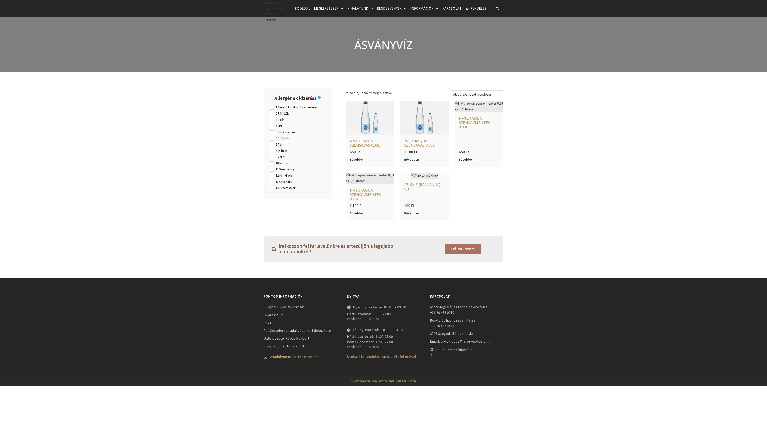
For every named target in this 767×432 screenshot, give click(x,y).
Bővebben (357, 159)
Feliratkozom (463, 249)
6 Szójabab (282, 138)
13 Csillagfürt (284, 182)
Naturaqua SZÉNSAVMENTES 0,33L (474, 122)
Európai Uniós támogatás (284, 307)
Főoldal (302, 8)
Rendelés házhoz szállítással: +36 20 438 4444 (453, 323)
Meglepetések (326, 8)
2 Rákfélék (282, 114)
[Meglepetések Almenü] (342, 8)
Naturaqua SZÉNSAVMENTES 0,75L (365, 194)
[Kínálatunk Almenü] (371, 8)
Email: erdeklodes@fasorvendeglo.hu (460, 341)
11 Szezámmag (285, 169)
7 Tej (279, 145)
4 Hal (279, 126)
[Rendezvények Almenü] (405, 8)
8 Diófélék (282, 151)
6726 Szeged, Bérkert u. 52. (452, 333)
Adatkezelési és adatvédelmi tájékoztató (297, 330)
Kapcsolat (452, 8)
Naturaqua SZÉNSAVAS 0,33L (365, 143)
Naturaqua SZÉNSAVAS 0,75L (419, 143)
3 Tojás (280, 120)
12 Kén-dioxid (284, 176)
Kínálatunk (358, 8)
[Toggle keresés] (497, 9)
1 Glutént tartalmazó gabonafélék (296, 107)
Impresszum (274, 315)
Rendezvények (389, 8)
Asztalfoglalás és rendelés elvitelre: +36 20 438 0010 (459, 310)
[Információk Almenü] (437, 8)
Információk (422, 8)
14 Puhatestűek (286, 188)
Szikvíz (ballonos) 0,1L (422, 186)
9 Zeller (280, 157)
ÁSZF (268, 323)
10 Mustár (282, 163)
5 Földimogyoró (285, 132)
